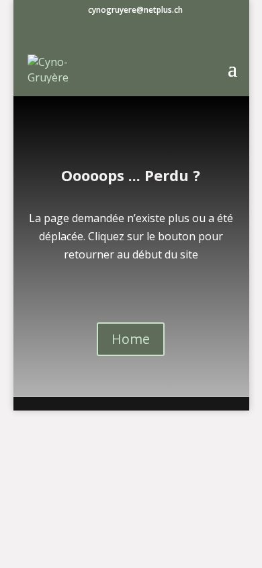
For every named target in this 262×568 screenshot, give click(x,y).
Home (131, 339)
